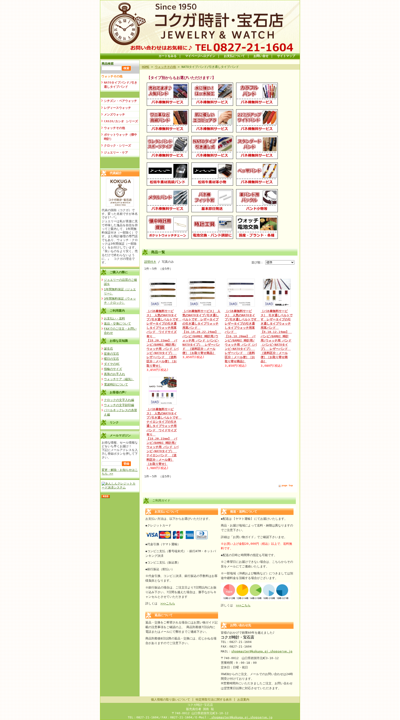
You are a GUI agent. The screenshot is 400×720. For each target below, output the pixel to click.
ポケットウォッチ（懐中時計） (120, 137)
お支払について (234, 56)
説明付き (150, 261)
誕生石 (108, 348)
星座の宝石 (111, 353)
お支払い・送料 (114, 318)
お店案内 (243, 699)
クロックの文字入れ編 (119, 400)
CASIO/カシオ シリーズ (121, 121)
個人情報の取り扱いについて (170, 699)
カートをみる (168, 56)
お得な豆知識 (119, 340)
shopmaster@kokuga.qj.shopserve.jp (261, 651)
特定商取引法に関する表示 (214, 699)
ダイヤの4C (112, 364)
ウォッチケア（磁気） (119, 379)
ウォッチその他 (111, 76)
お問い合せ (261, 56)
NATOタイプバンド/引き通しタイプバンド (120, 84)
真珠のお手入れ (114, 374)
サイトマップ (286, 56)
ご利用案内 (117, 310)
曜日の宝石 (111, 358)
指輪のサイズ (113, 369)
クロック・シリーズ (117, 145)
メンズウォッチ (114, 114)
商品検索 (108, 63)
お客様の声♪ (118, 392)
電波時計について (116, 384)
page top (287, 485)
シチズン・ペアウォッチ (120, 101)
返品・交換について (117, 323)
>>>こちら (167, 603)
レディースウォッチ (117, 108)
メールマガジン (120, 435)
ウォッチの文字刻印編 (119, 405)
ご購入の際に (119, 272)
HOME (145, 67)
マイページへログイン (200, 56)
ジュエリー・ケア (116, 152)
